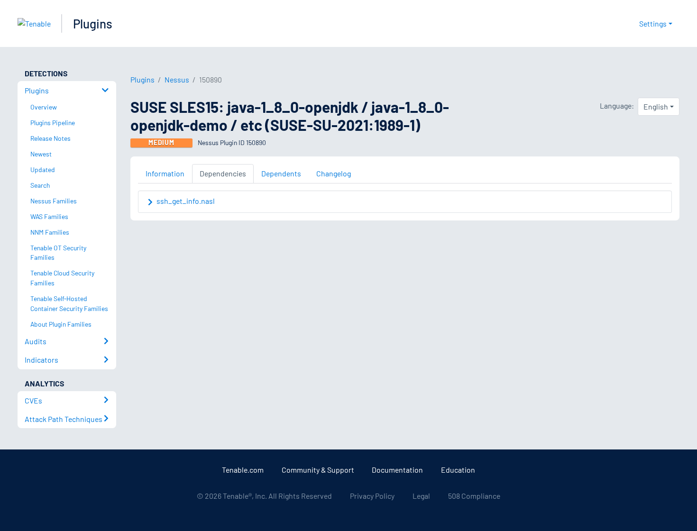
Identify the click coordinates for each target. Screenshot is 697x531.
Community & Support (318, 469)
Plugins (92, 23)
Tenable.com (243, 469)
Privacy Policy (372, 495)
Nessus (177, 79)
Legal (421, 495)
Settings (653, 23)
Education (458, 469)
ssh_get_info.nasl (185, 200)
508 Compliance (474, 495)
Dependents (281, 173)
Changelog (333, 173)
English (655, 106)
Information (165, 173)
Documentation (397, 469)
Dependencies (223, 173)
